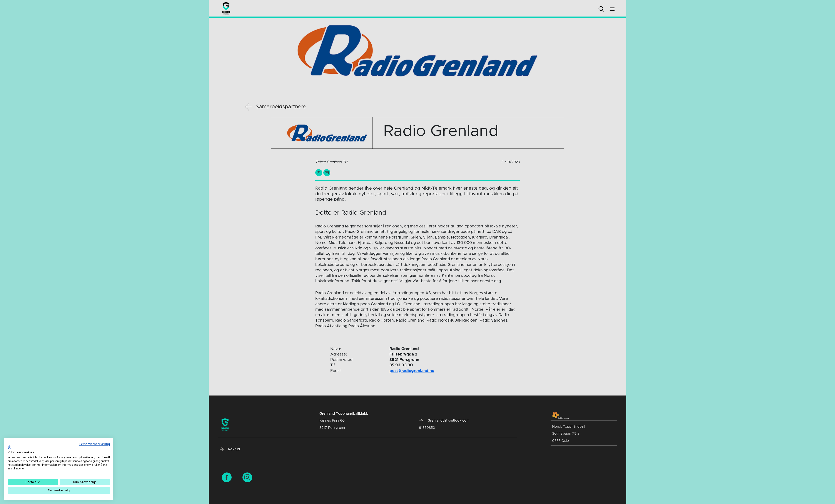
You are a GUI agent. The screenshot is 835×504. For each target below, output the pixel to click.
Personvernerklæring (94, 444)
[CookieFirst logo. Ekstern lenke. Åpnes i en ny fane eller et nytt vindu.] (9, 447)
